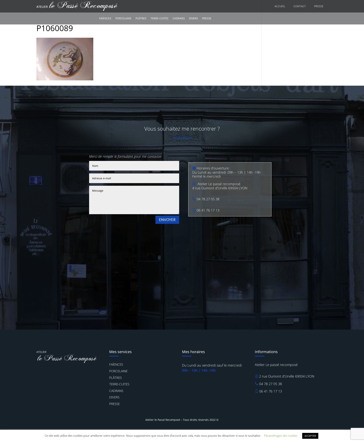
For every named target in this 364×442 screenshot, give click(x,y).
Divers (193, 18)
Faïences (105, 18)
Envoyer (167, 219)
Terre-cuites (159, 18)
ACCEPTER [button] (310, 435)
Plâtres (141, 18)
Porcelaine (123, 18)
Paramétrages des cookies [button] (280, 435)
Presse (206, 18)
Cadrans (179, 18)
